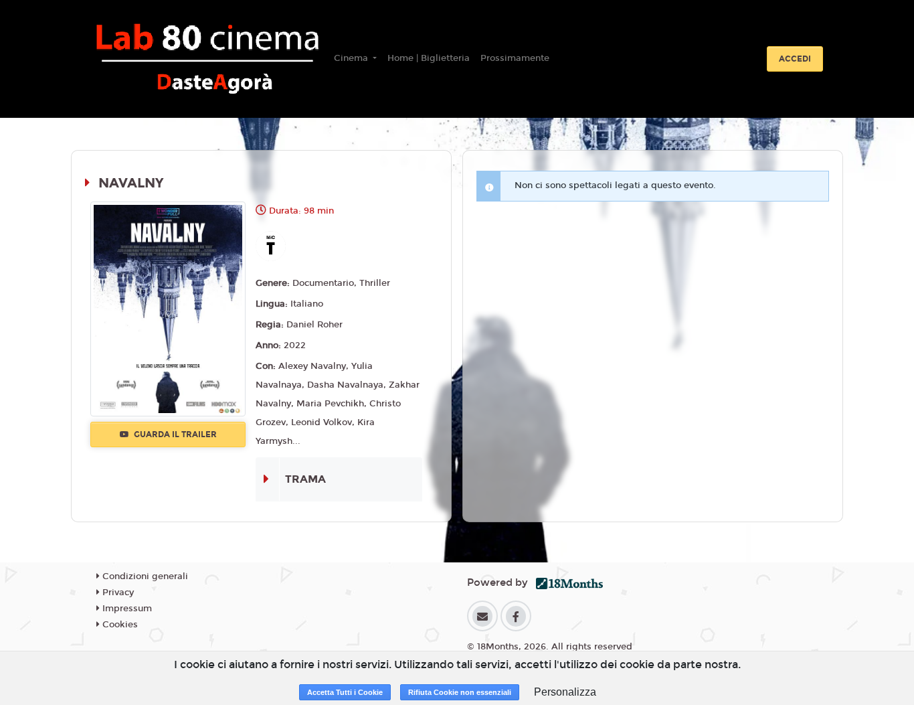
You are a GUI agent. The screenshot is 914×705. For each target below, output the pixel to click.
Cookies (119, 624)
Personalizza (565, 692)
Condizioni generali (144, 576)
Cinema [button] (352, 58)
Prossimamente (514, 58)
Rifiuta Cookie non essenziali (459, 692)
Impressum (126, 608)
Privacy (117, 592)
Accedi (795, 59)
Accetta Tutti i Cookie (345, 692)
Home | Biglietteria (428, 58)
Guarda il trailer (174, 434)
